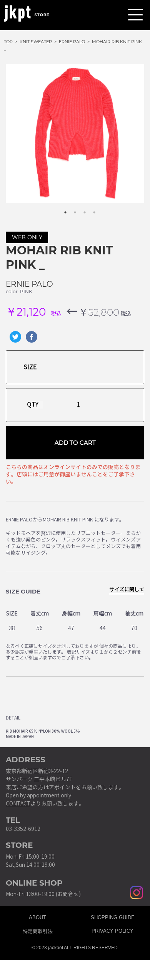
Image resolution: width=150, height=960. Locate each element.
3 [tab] (81, 208)
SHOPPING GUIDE (113, 916)
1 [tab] (61, 208)
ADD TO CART (75, 442)
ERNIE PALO (29, 284)
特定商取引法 (38, 930)
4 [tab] (90, 208)
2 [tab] (71, 208)
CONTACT (18, 803)
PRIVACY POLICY (112, 930)
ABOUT (37, 916)
